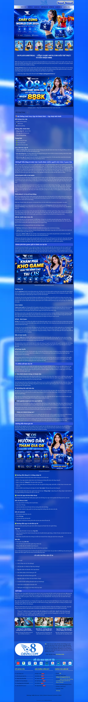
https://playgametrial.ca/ (63, 677)
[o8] (44, 2)
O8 (18, 7)
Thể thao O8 (44, 7)
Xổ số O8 (51, 7)
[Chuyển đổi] (16, 560)
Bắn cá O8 (23, 7)
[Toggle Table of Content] (27, 112)
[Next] (73, 627)
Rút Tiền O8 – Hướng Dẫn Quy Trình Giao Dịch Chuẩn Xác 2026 (44, 629)
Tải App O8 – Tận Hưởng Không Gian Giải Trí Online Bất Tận (24, 629)
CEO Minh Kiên (60, 654)
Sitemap (58, 690)
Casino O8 (36, 7)
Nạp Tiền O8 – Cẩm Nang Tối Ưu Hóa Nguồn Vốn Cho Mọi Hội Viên (64, 629)
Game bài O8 (58, 7)
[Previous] (15, 627)
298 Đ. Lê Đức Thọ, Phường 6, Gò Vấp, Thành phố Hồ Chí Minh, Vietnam (64, 681)
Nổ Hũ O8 (30, 7)
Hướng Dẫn (67, 7)
